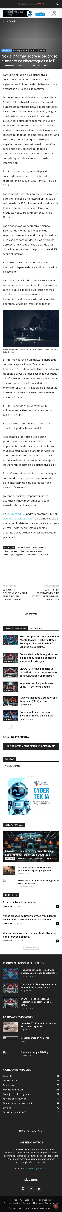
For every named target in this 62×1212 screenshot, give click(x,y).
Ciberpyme (9, 65)
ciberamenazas (23, 547)
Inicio (4, 21)
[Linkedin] (31, 1189)
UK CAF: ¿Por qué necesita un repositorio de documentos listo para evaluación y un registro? (38, 672)
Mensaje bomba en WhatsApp (34, 1038)
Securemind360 (16, 514)
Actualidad (13, 21)
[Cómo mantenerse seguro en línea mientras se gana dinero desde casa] (10, 715)
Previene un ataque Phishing (34, 1052)
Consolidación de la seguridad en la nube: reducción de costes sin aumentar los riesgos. (39, 658)
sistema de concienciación (18, 518)
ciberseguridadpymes (13, 554)
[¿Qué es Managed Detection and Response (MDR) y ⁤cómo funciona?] (10, 701)
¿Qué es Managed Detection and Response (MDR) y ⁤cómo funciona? (38, 701)
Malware (44, 554)
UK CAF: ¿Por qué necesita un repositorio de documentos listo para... (36, 1002)
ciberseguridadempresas (31, 551)
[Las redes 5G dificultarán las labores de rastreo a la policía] (10, 1027)
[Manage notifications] (55, 1206)
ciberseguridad (10, 551)
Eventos (42, 50)
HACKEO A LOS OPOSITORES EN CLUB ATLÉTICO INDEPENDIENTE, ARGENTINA (45, 595)
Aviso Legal (24, 1200)
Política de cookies (12, 1203)
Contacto (26, 1203)
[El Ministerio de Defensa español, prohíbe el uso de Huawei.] (9, 883)
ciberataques (38, 547)
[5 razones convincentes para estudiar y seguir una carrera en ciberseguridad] (31, 846)
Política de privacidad (41, 1200)
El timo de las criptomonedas (20, 902)
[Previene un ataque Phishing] (10, 1056)
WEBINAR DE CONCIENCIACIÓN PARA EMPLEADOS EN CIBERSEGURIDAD (15, 595)
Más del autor (35, 628)
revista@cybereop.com (38, 1168)
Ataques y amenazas (20, 50)
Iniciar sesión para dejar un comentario (31, 746)
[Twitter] (39, 1189)
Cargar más (30, 947)
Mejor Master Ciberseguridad (45, 1203)
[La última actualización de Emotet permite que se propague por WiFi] (9, 870)
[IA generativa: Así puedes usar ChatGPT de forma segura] (10, 687)
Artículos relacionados (15, 628)
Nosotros (13, 1200)
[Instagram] (23, 1189)
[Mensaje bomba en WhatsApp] (10, 1041)
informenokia (31, 554)
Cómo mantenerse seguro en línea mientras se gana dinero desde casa (36, 716)
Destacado (33, 50)
